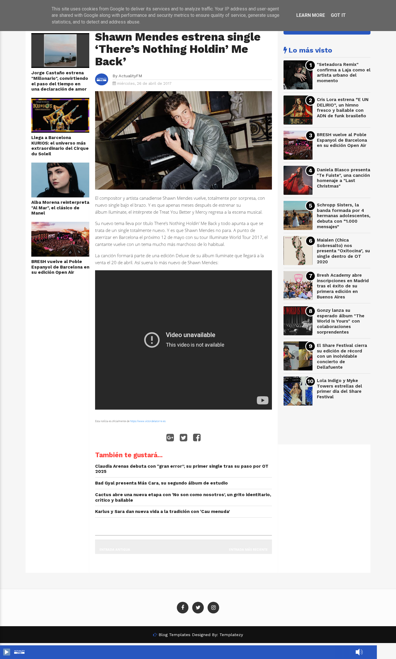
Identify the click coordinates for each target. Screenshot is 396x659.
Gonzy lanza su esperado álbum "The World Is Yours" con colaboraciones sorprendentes (340, 321)
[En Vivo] (6, 652)
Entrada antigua (114, 549)
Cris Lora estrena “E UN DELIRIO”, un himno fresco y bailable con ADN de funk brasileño (342, 107)
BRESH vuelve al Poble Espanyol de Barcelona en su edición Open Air (60, 267)
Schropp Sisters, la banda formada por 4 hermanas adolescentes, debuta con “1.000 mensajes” (343, 215)
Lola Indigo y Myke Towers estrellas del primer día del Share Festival (339, 388)
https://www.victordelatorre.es (148, 421)
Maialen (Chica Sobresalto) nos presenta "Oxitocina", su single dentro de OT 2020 (343, 250)
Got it (338, 15)
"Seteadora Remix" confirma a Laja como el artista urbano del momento (343, 72)
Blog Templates (174, 634)
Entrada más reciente (248, 549)
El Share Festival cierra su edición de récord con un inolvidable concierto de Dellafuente (342, 356)
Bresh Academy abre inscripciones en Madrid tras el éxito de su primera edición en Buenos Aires (343, 286)
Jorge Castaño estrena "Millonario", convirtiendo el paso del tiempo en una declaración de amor (59, 81)
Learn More (310, 15)
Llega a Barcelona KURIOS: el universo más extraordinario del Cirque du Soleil (60, 145)
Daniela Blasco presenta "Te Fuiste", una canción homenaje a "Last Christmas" (343, 178)
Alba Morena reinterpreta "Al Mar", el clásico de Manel (60, 208)
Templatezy (231, 634)
